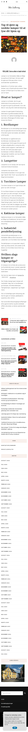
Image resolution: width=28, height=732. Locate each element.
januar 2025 (5, 535)
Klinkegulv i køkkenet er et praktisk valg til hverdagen (13, 394)
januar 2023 (5, 630)
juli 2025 (4, 511)
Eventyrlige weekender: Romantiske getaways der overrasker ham (11, 409)
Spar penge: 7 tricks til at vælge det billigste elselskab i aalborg (14, 428)
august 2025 (5, 507)
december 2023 (6, 586)
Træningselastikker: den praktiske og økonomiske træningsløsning (8, 349)
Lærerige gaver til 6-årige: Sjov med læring (13, 414)
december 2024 (6, 539)
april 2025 (4, 523)
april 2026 (4, 476)
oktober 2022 (6, 642)
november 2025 (6, 496)
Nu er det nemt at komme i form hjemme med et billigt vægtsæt (9, 362)
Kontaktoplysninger (8, 445)
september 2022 (6, 646)
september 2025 (6, 504)
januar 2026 (5, 488)
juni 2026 (4, 468)
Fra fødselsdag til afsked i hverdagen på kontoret (12, 404)
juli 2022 (4, 654)
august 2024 (5, 555)
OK (15, 728)
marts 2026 (5, 480)
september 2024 (6, 551)
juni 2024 (4, 563)
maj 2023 (4, 614)
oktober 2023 (5, 594)
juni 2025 (4, 515)
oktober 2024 (6, 547)
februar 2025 (5, 531)
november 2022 (6, 638)
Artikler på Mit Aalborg (18, 21)
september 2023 (6, 598)
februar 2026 (5, 484)
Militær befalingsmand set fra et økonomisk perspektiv (14, 389)
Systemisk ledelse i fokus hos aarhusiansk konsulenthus (13, 418)
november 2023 (6, 590)
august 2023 (5, 602)
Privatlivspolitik (7, 449)
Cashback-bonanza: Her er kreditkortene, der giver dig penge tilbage (13, 423)
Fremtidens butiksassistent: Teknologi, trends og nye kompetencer (12, 399)
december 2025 (6, 492)
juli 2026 (4, 464)
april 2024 (4, 571)
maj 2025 (4, 519)
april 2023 (4, 618)
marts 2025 (5, 527)
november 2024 (6, 543)
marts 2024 (5, 575)
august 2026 (5, 460)
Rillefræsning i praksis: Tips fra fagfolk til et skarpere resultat (7, 375)
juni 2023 (4, 610)
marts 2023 (5, 622)
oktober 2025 (5, 500)
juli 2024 (4, 559)
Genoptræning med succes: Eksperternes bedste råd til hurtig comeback (13, 433)
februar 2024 (5, 579)
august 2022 (5, 650)
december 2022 (6, 634)
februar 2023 (5, 626)
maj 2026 (4, 472)
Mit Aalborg (14, 7)
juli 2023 (4, 606)
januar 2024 (5, 583)
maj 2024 (4, 567)
